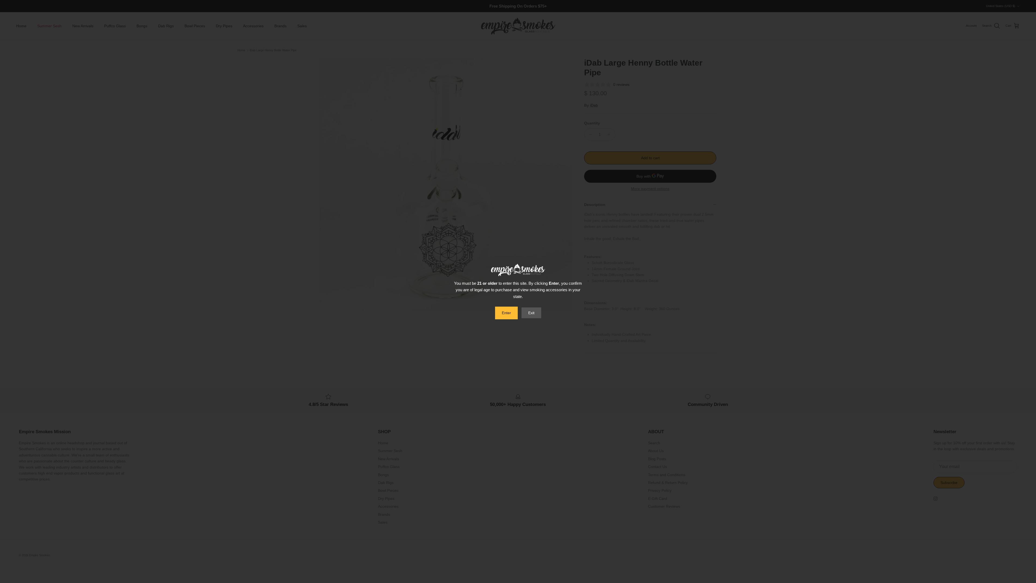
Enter (506, 313)
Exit (531, 313)
